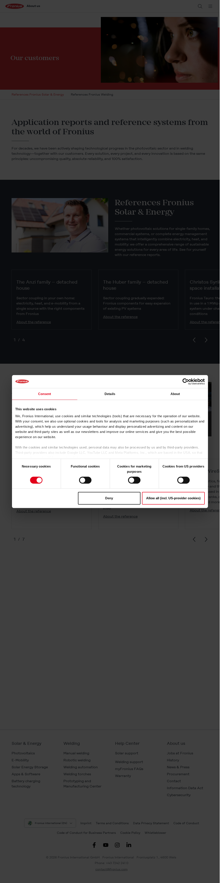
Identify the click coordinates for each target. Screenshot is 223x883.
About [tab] (175, 394)
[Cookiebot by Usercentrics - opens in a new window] (186, 381)
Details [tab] (110, 394)
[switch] (85, 480)
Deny (109, 498)
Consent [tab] (44, 394)
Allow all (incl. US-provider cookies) (173, 498)
